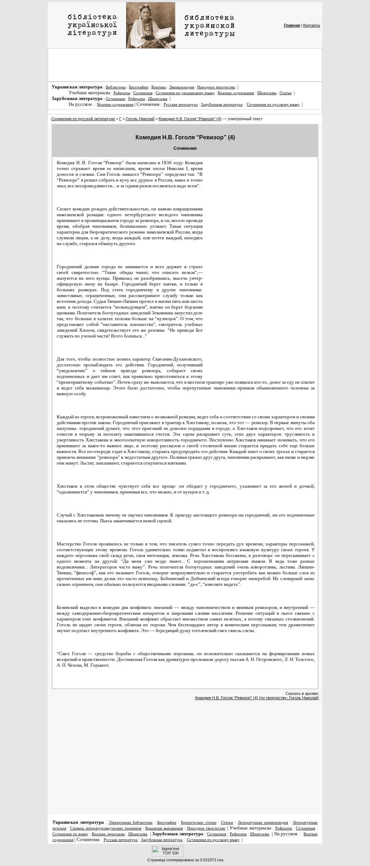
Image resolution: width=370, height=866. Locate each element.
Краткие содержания (236, 93)
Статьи (286, 93)
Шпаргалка (266, 93)
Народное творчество (216, 87)
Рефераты (121, 93)
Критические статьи (198, 822)
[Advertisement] (185, 65)
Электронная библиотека (130, 822)
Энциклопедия (181, 87)
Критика (158, 87)
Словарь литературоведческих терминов (105, 828)
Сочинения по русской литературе (83, 119)
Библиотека (116, 87)
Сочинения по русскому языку (273, 104)
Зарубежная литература (221, 104)
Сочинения (142, 93)
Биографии (138, 87)
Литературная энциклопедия (263, 822)
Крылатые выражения (164, 828)
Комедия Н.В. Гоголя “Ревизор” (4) (190, 119)
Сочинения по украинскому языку (185, 93)
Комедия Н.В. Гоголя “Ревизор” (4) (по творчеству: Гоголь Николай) (257, 698)
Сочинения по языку (70, 834)
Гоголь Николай (140, 119)
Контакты (311, 25)
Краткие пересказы (108, 834)
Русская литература (181, 104)
